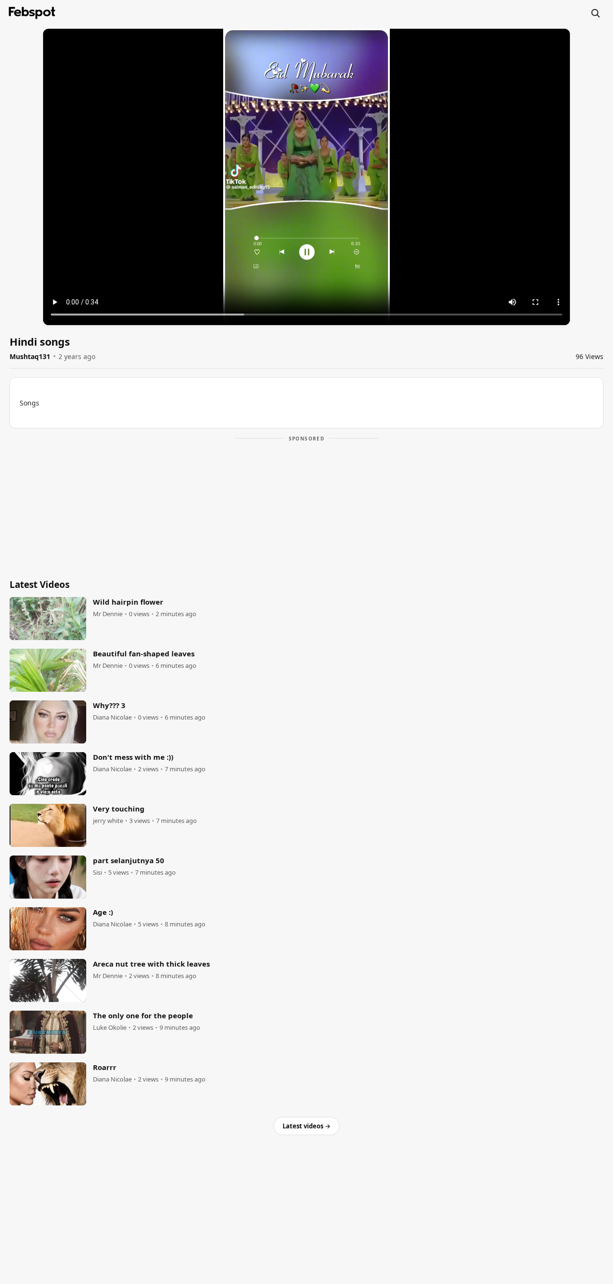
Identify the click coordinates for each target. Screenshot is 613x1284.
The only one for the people (143, 1015)
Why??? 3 (109, 705)
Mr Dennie (108, 614)
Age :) (103, 912)
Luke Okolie (109, 1028)
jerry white (108, 821)
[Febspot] (32, 13)
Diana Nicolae (112, 717)
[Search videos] (595, 13)
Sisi (97, 872)
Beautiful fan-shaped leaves (143, 653)
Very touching (119, 808)
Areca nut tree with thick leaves (151, 964)
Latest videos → (306, 1126)
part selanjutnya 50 (128, 860)
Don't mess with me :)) (133, 757)
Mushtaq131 (30, 356)
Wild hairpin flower (128, 602)
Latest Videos (39, 584)
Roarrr (104, 1067)
